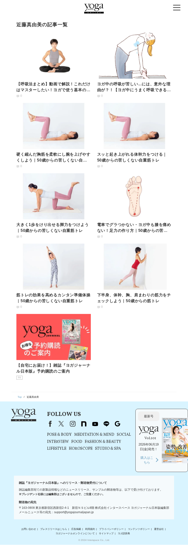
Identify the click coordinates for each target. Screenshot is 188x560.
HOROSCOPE (81, 448)
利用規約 (90, 529)
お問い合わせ (28, 529)
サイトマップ (106, 533)
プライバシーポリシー (111, 529)
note (84, 424)
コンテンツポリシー (139, 529)
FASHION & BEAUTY (103, 442)
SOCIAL (124, 434)
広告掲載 (76, 529)
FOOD (76, 442)
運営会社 (159, 529)
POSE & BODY (59, 434)
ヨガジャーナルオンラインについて (75, 533)
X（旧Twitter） (61, 424)
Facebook (49, 424)
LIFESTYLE (56, 448)
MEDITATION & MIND (94, 434)
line (106, 424)
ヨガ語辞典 (124, 533)
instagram (72, 424)
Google (117, 424)
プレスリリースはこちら (53, 529)
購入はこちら (147, 460)
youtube (95, 424)
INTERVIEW (58, 442)
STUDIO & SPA (108, 448)
